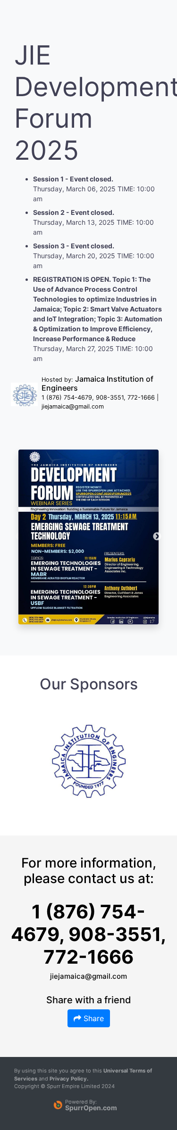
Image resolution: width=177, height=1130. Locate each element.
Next (157, 536)
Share (92, 1018)
